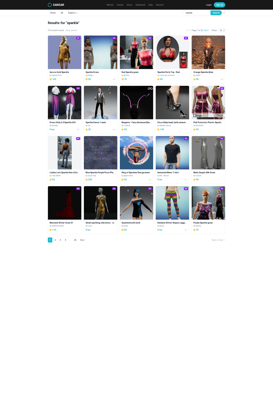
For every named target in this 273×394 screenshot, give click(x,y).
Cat (89, 126)
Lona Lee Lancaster (167, 75)
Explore (71, 13)
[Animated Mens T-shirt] (172, 160)
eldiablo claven (165, 126)
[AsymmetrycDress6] (136, 210)
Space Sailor (128, 176)
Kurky (126, 226)
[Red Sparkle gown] (136, 59)
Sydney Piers (57, 75)
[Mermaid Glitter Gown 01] (64, 210)
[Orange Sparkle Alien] (208, 59)
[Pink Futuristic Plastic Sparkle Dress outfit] (208, 110)
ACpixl (198, 75)
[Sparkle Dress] (100, 59)
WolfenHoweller (58, 226)
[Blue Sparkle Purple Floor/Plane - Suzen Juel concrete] (100, 160)
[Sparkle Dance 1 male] (100, 110)
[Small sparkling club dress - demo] (100, 210)
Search (216, 13)
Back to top (217, 240)
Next (82, 240)
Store (129, 5)
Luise (90, 226)
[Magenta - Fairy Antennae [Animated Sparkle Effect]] (136, 110)
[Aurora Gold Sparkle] (64, 59)
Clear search (71, 30)
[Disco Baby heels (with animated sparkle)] (172, 110)
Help (150, 5)
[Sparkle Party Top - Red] (172, 59)
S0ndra (126, 75)
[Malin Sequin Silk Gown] (208, 160)
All (62, 13)
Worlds (110, 5)
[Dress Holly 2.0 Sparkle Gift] (64, 110)
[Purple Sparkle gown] (208, 210)
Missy (162, 226)
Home (53, 13)
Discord (160, 5)
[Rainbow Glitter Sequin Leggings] (172, 210)
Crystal (198, 176)
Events (120, 5)
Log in (209, 5)
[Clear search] (224, 12)
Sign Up (219, 5)
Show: (214, 30)
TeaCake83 (56, 176)
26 (75, 240)
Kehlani (90, 75)
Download (140, 5)
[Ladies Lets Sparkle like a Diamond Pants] (64, 160)
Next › (206, 30)
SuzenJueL (92, 176)
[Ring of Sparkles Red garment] (136, 160)
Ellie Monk (199, 126)
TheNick (127, 126)
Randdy (55, 126)
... (70, 240)
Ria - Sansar (164, 176)
